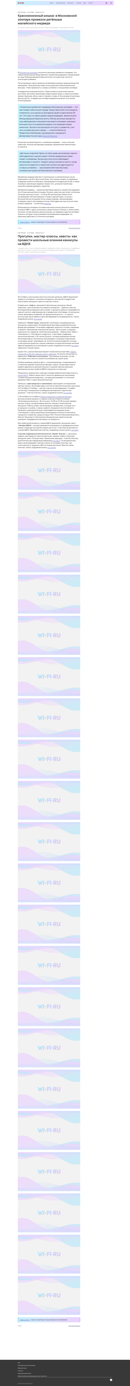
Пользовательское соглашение (26, 1365)
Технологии (60, 3)
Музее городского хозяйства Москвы (55, 396)
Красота (70, 3)
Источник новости (74, 228)
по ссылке (37, 319)
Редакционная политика (24, 1373)
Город (78, 3)
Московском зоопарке (28, 72)
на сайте (75, 345)
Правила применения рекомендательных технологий (32, 1376)
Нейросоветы (25, 222)
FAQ (19, 1363)
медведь (47, 203)
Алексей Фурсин (49, 136)
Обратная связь (22, 1368)
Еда (84, 3)
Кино (52, 3)
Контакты (20, 1371)
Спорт (90, 3)
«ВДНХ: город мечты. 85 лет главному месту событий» (47, 352)
